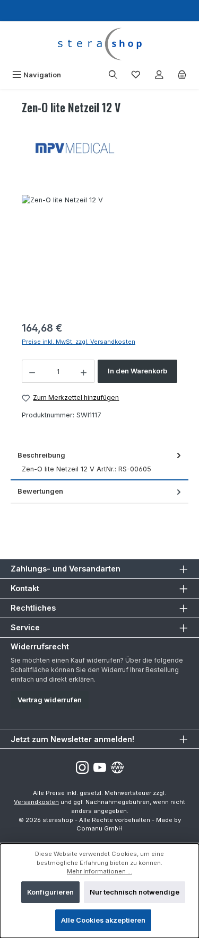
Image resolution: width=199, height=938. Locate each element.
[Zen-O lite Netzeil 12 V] (99, 254)
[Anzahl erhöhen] (84, 371)
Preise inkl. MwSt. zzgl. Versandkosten (78, 341)
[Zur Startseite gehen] (99, 44)
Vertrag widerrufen (50, 700)
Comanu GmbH (99, 828)
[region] (99, 254)
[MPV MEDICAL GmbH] (99, 147)
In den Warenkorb (137, 371)
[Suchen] (113, 75)
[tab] (99, 462)
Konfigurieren (50, 892)
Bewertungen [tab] (40, 491)
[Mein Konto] (159, 75)
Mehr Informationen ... (99, 871)
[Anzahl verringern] (32, 371)
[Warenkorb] (182, 75)
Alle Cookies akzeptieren (103, 920)
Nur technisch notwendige (134, 892)
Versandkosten (36, 802)
